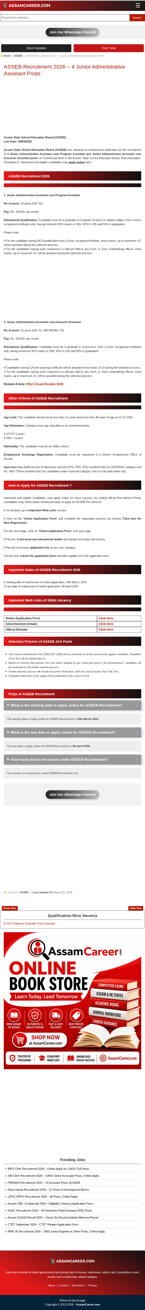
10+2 (10, 923)
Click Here (106, 618)
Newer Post (10, 908)
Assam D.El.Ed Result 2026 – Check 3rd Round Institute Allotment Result (53, 1217)
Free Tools (109, 48)
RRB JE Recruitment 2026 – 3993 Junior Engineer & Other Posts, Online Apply (56, 1231)
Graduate (30, 923)
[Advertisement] (72, 107)
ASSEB (18, 55)
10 (4, 923)
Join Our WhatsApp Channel (72, 32)
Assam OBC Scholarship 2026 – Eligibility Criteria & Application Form (50, 1203)
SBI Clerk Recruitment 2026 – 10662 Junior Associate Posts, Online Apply (53, 1175)
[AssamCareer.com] (72, 1261)
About (51, 1285)
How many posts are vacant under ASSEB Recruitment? (59, 759)
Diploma (19, 923)
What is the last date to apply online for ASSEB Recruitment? (63, 732)
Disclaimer (78, 1285)
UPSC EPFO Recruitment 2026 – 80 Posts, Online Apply (43, 1196)
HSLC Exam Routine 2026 (44, 384)
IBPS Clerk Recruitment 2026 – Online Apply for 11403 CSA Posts (48, 1168)
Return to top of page (72, 1300)
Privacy (92, 1285)
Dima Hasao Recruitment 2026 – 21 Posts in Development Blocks (48, 1189)
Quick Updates (36, 48)
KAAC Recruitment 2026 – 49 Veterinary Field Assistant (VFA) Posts (50, 1210)
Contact (63, 1285)
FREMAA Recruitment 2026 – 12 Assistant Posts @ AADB (44, 1182)
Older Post (135, 908)
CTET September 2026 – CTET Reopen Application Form (43, 1224)
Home (7, 55)
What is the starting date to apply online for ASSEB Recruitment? (67, 705)
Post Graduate (46, 923)
